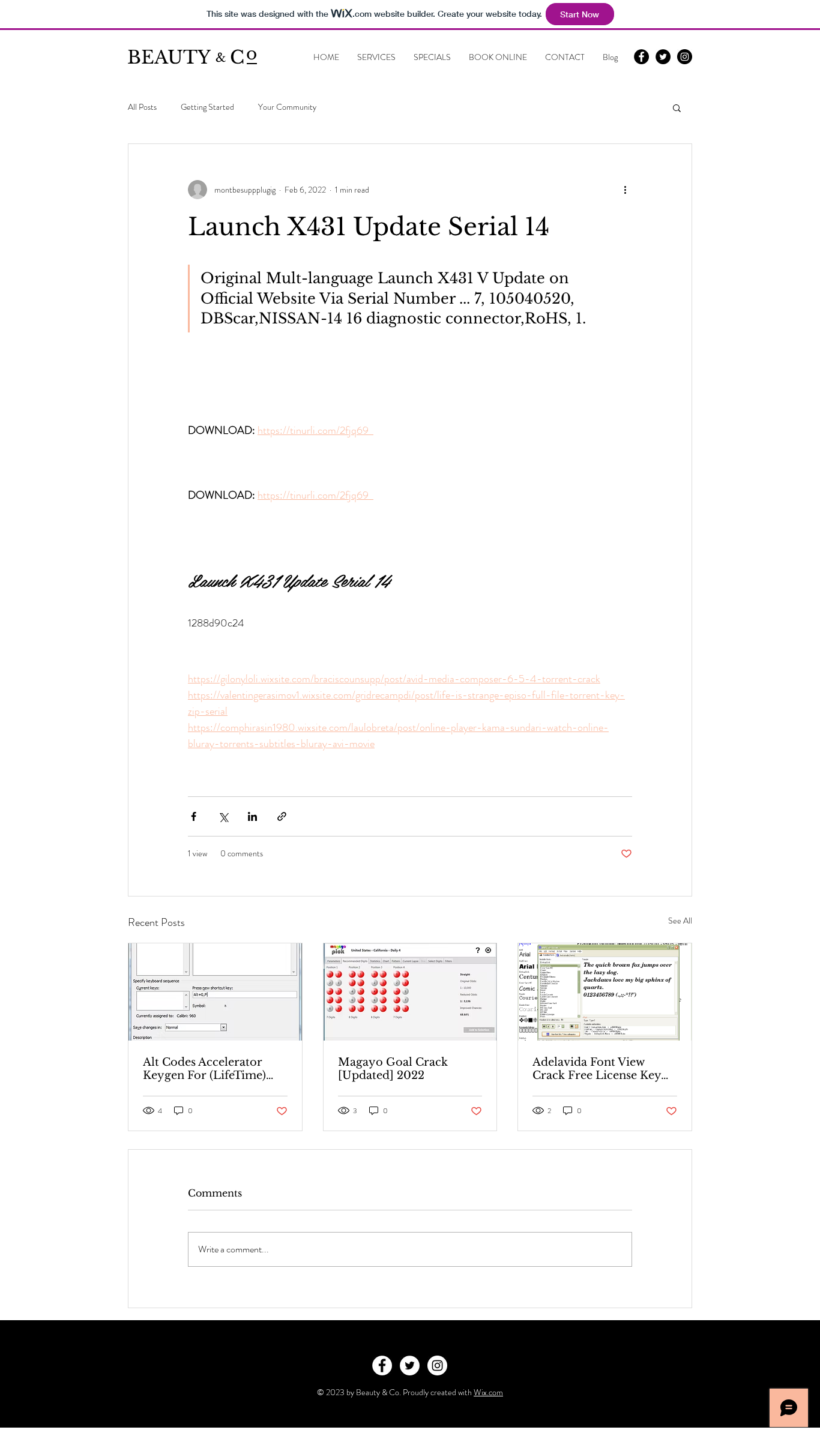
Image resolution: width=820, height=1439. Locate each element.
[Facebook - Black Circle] (641, 56)
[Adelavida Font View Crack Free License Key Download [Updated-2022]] (605, 992)
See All (680, 921)
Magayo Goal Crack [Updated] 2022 (393, 1069)
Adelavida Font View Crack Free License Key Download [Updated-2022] (596, 1069)
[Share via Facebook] (193, 816)
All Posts (142, 107)
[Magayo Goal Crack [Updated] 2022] (410, 992)
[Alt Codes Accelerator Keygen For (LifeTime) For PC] (215, 992)
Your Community (287, 107)
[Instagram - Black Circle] (684, 56)
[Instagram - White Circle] (437, 1365)
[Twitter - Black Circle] (663, 56)
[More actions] (625, 189)
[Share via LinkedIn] (252, 816)
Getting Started (207, 107)
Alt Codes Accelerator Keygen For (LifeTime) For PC (204, 1069)
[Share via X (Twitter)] (223, 816)
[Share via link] (282, 816)
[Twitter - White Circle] (410, 1365)
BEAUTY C (185, 57)
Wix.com (488, 1392)
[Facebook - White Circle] (382, 1365)
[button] (677, 107)
